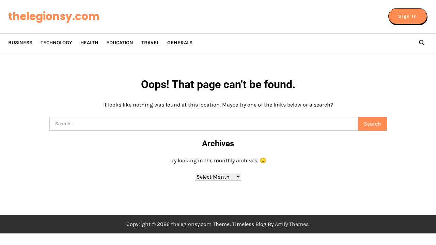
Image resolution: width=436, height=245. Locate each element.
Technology (56, 42)
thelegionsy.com (53, 16)
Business (20, 42)
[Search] (422, 42)
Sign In (407, 16)
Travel (150, 42)
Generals (179, 42)
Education (119, 42)
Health (89, 42)
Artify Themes (292, 224)
